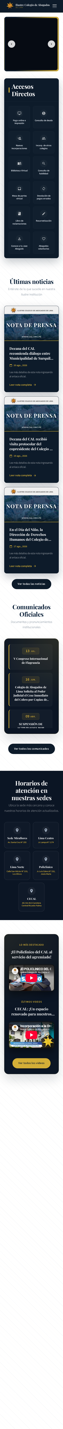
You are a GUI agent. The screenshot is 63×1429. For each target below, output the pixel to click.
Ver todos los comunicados (31, 749)
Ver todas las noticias (31, 584)
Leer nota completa (22, 385)
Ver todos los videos (31, 1063)
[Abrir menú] (54, 6)
